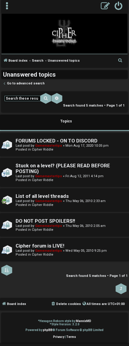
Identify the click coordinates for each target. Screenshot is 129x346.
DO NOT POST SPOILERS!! (45, 221)
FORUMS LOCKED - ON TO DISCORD (57, 141)
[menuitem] (118, 6)
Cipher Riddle (42, 149)
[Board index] (65, 33)
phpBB (47, 330)
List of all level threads (42, 196)
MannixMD (83, 321)
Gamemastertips (48, 146)
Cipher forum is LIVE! (40, 246)
